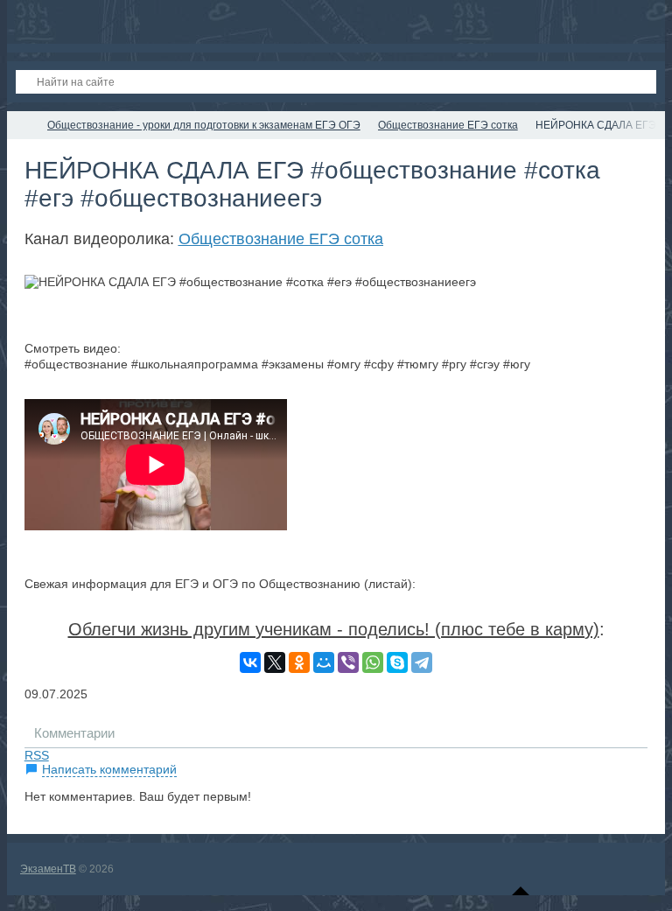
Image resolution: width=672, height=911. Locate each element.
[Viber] (348, 662)
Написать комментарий (109, 769)
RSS (36, 755)
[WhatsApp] (372, 662)
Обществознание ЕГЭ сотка (280, 239)
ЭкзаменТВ (48, 869)
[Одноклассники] (299, 662)
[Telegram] (421, 662)
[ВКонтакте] (250, 662)
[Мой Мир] (323, 662)
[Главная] (23, 125)
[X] (274, 662)
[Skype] (397, 662)
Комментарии (74, 732)
